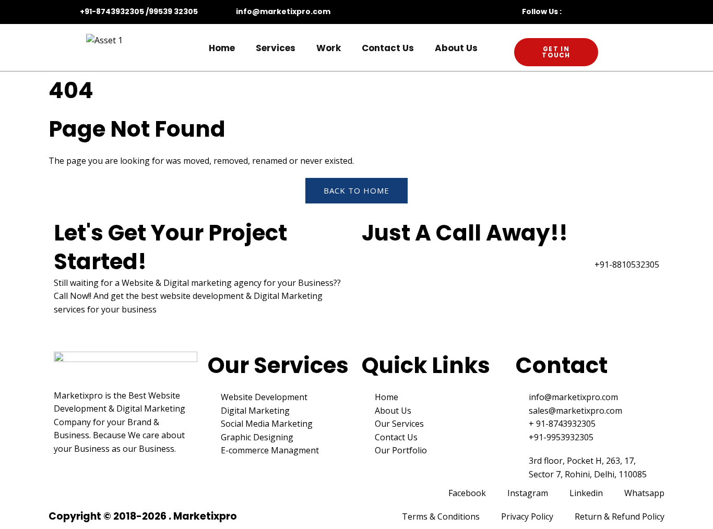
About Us (456, 48)
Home (222, 48)
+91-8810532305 (627, 264)
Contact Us (388, 48)
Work (328, 48)
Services (275, 48)
